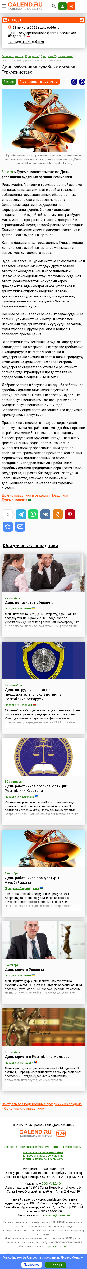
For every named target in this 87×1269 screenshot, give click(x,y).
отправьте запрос (55, 1246)
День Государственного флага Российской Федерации (42, 34)
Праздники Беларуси (18, 704)
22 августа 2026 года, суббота (36, 28)
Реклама (43, 1146)
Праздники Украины (18, 608)
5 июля (9, 81)
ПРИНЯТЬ (55, 1264)
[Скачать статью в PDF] (74, 82)
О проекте (10, 1146)
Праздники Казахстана (19, 796)
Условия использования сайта (43, 1152)
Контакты (57, 1146)
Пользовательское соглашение (42, 1155)
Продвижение (28, 1146)
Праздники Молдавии (19, 1062)
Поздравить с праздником (39, 81)
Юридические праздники (30, 545)
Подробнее (31, 1264)
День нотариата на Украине (29, 602)
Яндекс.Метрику (72, 1257)
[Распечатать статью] (82, 82)
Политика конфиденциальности (42, 1159)
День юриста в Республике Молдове (37, 1057)
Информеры (73, 1146)
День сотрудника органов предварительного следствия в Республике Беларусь (33, 694)
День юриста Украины (24, 969)
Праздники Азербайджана (22, 888)
